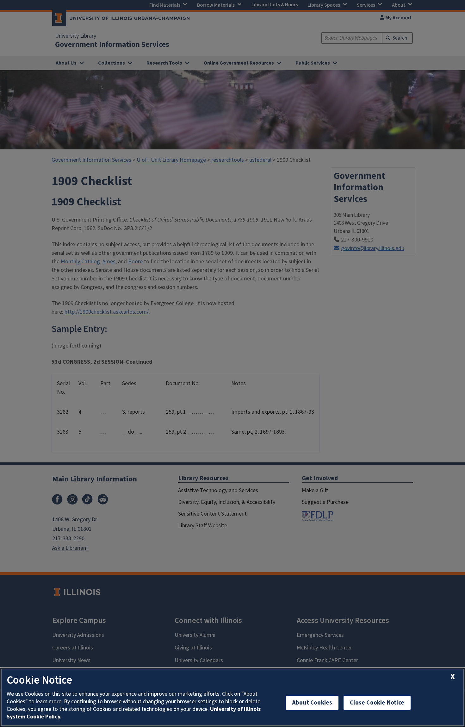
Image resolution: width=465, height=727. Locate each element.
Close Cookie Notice (377, 703)
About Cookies (312, 703)
